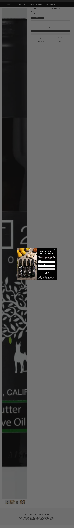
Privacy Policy (48, 278)
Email (39, 260)
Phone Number (41, 264)
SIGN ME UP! (47, 268)
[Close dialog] (55, 249)
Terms (52, 278)
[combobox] (39, 266)
